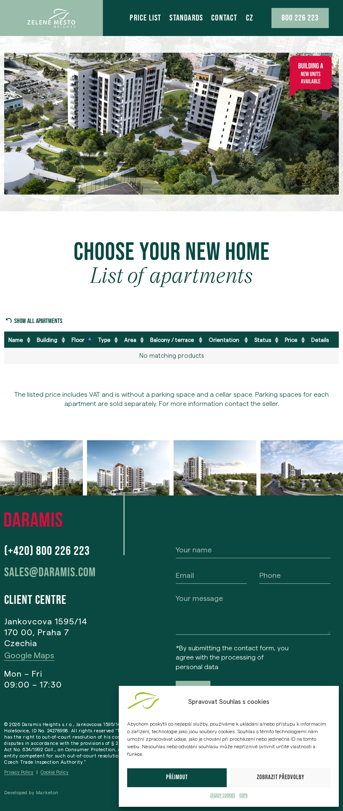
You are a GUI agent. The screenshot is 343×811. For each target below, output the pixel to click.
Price (291, 340)
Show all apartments (38, 321)
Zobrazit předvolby (281, 777)
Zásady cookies (222, 796)
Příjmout (177, 777)
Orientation (224, 340)
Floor (78, 340)
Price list (145, 18)
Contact (224, 18)
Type (104, 340)
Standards (186, 18)
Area (130, 340)
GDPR (243, 796)
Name (15, 340)
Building (47, 340)
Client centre (35, 600)
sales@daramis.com (50, 572)
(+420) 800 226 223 (47, 551)
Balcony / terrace (172, 340)
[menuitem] (249, 18)
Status (262, 340)
